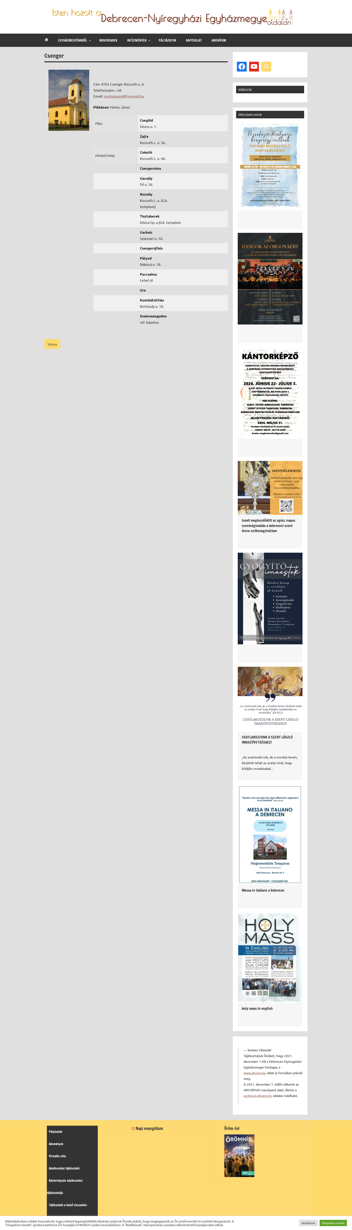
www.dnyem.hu (255, 1073)
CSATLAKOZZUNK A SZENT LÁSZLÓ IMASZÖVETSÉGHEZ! (267, 739)
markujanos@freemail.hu (124, 96)
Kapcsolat (194, 40)
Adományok (56, 1144)
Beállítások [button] (308, 1223)
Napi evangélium (149, 1128)
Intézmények (136, 40)
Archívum (219, 40)
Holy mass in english (257, 1008)
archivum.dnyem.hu (258, 1096)
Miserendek (108, 40)
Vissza (52, 344)
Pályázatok (167, 40)
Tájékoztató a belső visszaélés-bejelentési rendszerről (67, 1211)
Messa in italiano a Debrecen (263, 890)
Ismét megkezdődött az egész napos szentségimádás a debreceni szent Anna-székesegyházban (268, 525)
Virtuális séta (57, 1156)
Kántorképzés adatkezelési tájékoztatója (64, 1186)
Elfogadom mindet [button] (333, 1223)
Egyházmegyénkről (72, 40)
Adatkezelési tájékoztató (64, 1168)
